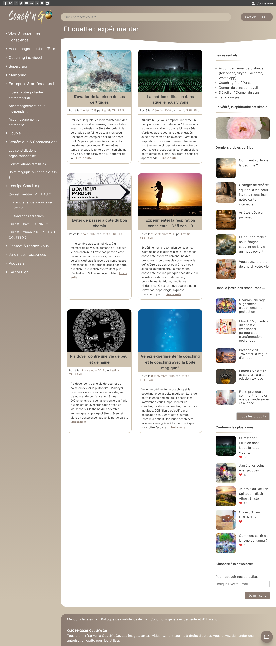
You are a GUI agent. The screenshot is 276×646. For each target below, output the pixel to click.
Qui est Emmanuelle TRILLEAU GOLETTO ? (32, 235)
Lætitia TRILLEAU (113, 110)
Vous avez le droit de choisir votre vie (254, 263)
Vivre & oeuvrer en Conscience (24, 37)
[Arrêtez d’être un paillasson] (226, 220)
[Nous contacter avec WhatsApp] (37, 3)
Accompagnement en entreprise (25, 122)
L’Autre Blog (19, 272)
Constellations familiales (27, 164)
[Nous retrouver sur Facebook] (5, 3)
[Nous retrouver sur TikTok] (21, 3)
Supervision (18, 66)
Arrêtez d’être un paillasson (251, 214)
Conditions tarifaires (28, 216)
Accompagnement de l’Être (32, 49)
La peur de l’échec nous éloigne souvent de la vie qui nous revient (253, 244)
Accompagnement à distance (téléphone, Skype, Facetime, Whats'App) (241, 73)
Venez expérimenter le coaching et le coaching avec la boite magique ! (170, 362)
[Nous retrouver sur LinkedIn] (16, 3)
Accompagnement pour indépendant (27, 108)
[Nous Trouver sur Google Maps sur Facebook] (42, 3)
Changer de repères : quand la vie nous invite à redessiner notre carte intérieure (254, 194)
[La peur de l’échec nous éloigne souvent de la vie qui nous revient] (226, 244)
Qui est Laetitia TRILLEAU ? (30, 194)
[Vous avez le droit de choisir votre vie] (226, 269)
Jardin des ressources (27, 254)
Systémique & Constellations (33, 142)
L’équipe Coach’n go (26, 186)
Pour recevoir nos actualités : (238, 577)
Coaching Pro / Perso (235, 83)
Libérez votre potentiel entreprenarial (26, 95)
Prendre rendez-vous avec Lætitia (33, 205)
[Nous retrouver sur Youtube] (26, 3)
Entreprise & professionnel (31, 84)
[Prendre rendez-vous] (47, 3)
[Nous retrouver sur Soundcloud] (31, 3)
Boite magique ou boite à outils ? (33, 174)
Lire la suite (84, 158)
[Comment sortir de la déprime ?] (226, 168)
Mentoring (17, 75)
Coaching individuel (25, 57)
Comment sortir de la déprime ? (253, 162)
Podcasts (16, 263)
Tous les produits (253, 416)
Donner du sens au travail (238, 87)
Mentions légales (80, 619)
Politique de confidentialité (121, 619)
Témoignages (229, 97)
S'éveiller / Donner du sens (239, 92)
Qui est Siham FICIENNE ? (28, 224)
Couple (15, 133)
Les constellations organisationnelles (22, 153)
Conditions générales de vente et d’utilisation (184, 619)
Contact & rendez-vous (29, 246)
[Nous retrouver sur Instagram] (10, 3)
